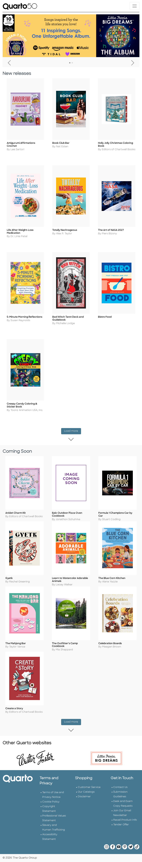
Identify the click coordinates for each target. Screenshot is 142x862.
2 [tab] (72, 63)
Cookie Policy (50, 802)
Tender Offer (121, 824)
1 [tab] (70, 63)
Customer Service (89, 787)
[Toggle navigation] (134, 6)
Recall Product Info (125, 820)
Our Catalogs (86, 792)
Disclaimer (84, 796)
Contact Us (120, 787)
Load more (72, 431)
